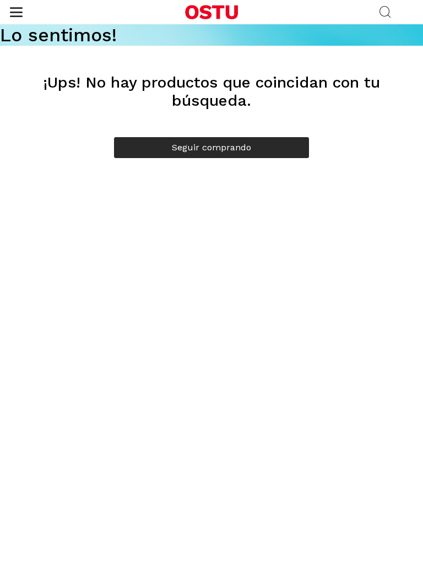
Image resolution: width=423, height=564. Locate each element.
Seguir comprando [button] (211, 147)
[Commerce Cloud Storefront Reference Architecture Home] (211, 12)
